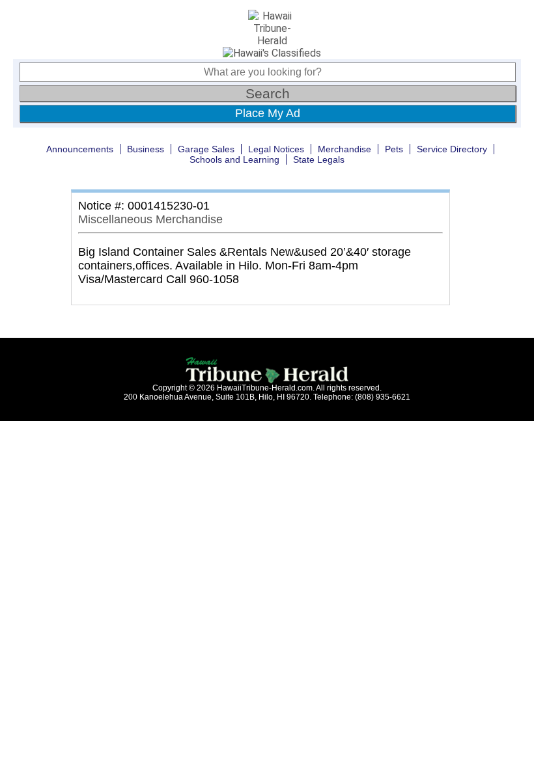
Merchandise (344, 149)
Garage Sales (206, 149)
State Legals (318, 159)
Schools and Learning (234, 159)
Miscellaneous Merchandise (150, 219)
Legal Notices (276, 149)
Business (145, 149)
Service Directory (452, 149)
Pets (394, 149)
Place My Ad (267, 113)
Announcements (79, 149)
